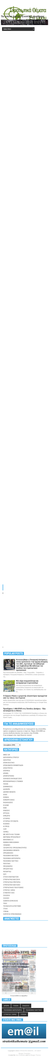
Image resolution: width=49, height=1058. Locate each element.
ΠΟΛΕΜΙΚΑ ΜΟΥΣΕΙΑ (10, 855)
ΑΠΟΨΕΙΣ (6, 771)
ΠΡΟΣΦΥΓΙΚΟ (8, 869)
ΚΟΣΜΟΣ (6, 824)
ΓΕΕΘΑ (5, 784)
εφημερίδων (24, 995)
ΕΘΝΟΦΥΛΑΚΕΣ (9, 800)
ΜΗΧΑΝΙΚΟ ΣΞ (8, 840)
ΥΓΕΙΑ (5, 909)
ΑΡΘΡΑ (5, 773)
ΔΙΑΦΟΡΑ (6, 789)
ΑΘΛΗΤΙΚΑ (7, 760)
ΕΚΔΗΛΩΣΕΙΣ (8, 802)
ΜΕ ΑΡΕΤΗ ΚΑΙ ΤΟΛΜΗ (11, 834)
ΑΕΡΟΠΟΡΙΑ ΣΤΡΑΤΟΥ (11, 757)
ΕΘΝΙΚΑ (6, 797)
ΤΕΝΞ (5, 903)
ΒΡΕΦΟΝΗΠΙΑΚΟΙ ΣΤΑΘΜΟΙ (13, 781)
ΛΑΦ (4, 829)
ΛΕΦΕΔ (5, 832)
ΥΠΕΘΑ (5, 911)
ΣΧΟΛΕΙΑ (6, 895)
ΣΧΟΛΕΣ (6, 898)
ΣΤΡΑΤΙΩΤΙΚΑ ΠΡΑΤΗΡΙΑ (11, 882)
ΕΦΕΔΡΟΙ (6, 816)
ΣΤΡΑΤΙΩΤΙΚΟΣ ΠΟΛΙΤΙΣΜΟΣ (13, 887)
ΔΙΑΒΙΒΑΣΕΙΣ (8, 786)
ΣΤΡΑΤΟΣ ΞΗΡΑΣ (9, 890)
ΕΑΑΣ (5, 794)
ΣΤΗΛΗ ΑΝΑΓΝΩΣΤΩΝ (10, 877)
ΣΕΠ (4, 874)
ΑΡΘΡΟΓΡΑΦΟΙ (8, 776)
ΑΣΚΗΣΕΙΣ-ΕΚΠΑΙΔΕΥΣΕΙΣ (12, 778)
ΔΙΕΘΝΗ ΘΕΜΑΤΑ (9, 792)
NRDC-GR (6, 755)
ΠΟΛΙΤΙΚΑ (6, 863)
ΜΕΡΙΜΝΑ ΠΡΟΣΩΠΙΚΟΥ (12, 837)
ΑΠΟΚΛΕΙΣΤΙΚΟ (8, 763)
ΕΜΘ (5, 808)
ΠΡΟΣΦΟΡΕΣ (8, 866)
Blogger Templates (24, 1053)
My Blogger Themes (34, 1055)
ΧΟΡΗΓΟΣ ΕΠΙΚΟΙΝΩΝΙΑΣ (12, 914)
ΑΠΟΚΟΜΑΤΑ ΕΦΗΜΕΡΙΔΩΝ (13, 765)
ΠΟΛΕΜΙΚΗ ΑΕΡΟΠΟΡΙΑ (11, 858)
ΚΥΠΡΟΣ (6, 826)
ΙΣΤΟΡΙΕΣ (6, 818)
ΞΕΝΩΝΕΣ (6, 845)
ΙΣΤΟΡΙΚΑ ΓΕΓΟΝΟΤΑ (10, 821)
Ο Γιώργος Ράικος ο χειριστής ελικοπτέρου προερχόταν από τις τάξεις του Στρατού (25, 697)
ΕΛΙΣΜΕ (6, 805)
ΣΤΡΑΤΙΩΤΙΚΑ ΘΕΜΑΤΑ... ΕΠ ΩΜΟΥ (30, 1051)
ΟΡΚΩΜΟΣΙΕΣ (8, 853)
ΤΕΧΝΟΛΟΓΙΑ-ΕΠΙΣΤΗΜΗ (12, 906)
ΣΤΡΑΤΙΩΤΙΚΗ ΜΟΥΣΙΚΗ (11, 885)
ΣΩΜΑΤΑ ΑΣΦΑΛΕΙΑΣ (10, 901)
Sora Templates (20, 1055)
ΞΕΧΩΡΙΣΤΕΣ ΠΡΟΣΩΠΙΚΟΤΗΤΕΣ (15, 848)
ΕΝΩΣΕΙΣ (6, 810)
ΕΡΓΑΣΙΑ (6, 813)
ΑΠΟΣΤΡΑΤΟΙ (8, 768)
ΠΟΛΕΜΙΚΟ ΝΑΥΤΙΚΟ (10, 861)
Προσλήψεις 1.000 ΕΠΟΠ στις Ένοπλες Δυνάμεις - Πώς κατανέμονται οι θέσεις (24, 710)
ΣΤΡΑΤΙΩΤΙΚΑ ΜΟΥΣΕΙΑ (11, 879)
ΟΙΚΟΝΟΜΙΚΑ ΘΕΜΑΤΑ (11, 850)
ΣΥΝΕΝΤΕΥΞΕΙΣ (8, 893)
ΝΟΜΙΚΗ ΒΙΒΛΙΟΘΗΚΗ (11, 842)
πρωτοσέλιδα (15, 995)
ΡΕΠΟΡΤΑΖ (7, 871)
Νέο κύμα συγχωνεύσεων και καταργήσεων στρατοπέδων (27, 682)
